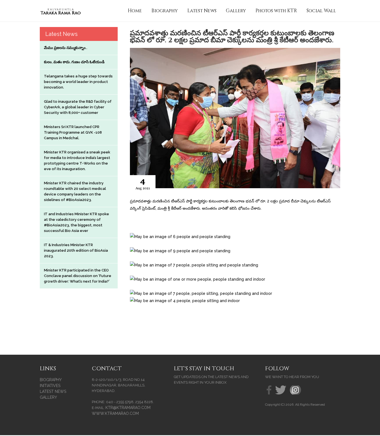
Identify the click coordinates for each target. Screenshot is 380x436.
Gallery (236, 11)
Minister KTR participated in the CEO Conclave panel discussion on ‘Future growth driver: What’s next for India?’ (77, 275)
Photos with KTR (276, 11)
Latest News (201, 11)
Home (135, 11)
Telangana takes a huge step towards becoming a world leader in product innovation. (78, 81)
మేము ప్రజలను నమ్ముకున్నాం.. (65, 48)
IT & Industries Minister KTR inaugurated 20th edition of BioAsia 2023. (76, 250)
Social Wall (321, 11)
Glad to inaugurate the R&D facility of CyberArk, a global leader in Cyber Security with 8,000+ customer (78, 107)
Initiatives (50, 385)
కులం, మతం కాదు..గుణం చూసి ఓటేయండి (74, 62)
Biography (164, 11)
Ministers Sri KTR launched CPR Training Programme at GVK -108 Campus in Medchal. (73, 132)
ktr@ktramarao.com (127, 407)
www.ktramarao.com (115, 413)
